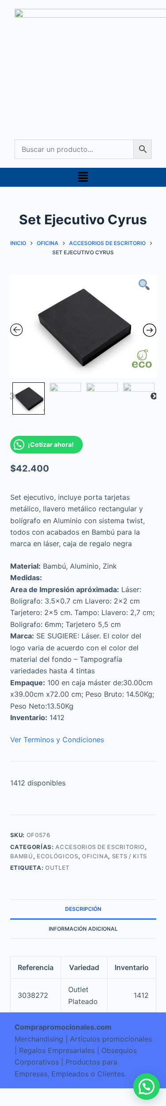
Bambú (21, 856)
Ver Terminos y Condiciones (57, 739)
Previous (11, 396)
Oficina (95, 856)
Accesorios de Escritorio (100, 846)
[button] (83, 177)
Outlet (57, 867)
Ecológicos (57, 856)
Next (154, 396)
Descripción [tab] (83, 909)
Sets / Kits (129, 856)
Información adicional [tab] (83, 928)
